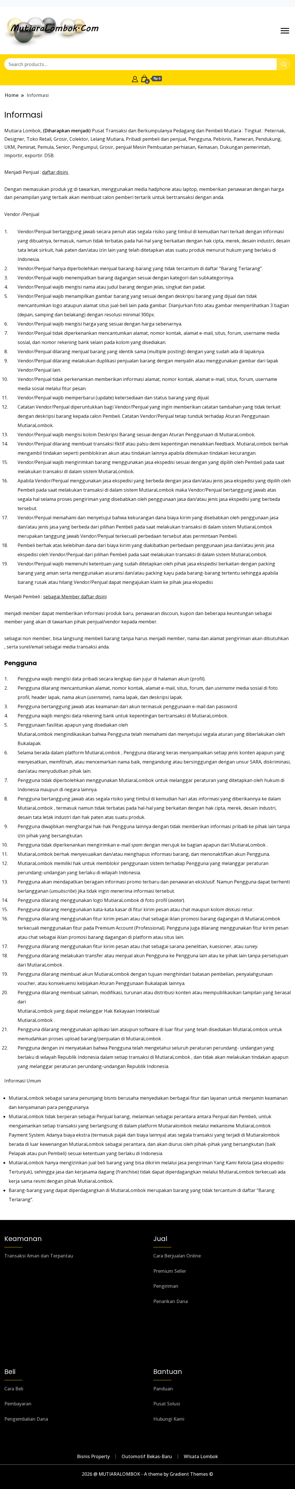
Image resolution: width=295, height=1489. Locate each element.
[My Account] (135, 78)
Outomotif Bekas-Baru (147, 1456)
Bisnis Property (93, 1456)
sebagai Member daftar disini (75, 596)
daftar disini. (55, 172)
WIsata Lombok (201, 1456)
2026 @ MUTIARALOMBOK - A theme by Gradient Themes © (147, 1474)
